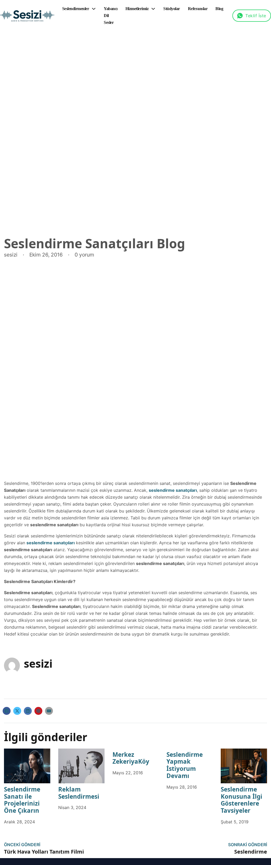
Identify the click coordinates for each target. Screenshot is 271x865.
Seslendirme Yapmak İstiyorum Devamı (184, 765)
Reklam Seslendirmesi (78, 793)
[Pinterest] (38, 711)
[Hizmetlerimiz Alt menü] (153, 9)
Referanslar (198, 8)
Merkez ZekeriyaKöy (130, 758)
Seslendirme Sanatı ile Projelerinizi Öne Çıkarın (22, 800)
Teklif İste (255, 15)
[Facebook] (7, 711)
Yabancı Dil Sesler (111, 15)
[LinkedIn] (28, 711)
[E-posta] (49, 711)
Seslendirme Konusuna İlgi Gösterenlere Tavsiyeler (241, 800)
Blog (219, 8)
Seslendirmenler (75, 8)
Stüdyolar (171, 8)
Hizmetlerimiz (137, 8)
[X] (17, 711)
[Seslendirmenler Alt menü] (94, 9)
